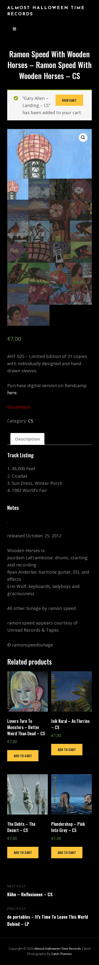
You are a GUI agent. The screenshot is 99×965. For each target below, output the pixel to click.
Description (27, 439)
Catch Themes (61, 954)
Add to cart (23, 755)
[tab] (27, 439)
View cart (69, 100)
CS (30, 421)
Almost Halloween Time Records (57, 948)
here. (12, 392)
